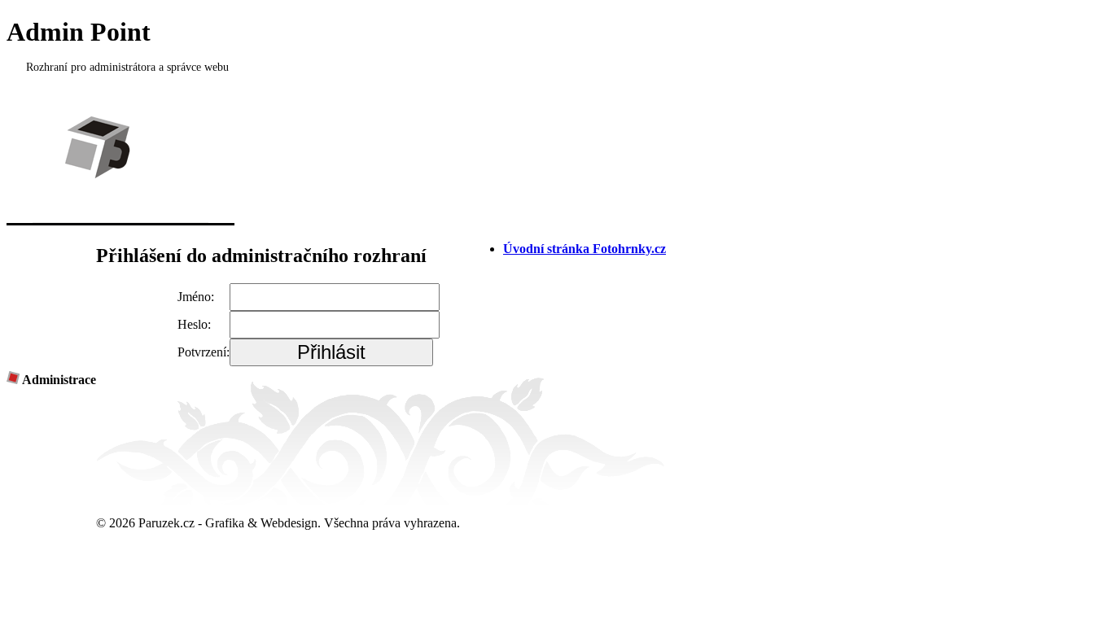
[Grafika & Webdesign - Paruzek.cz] (120, 221)
